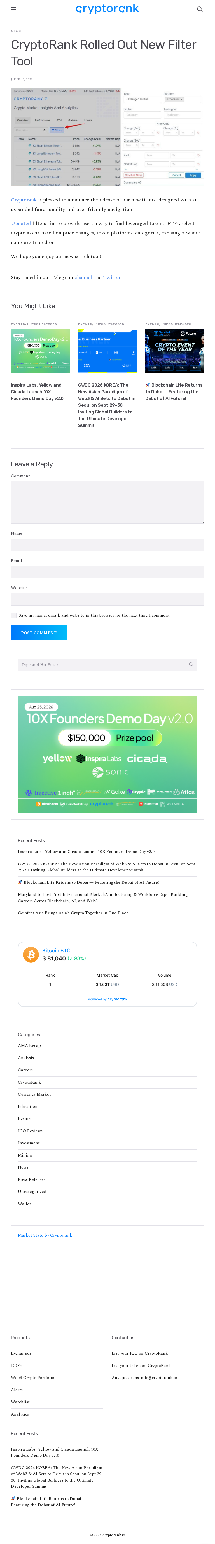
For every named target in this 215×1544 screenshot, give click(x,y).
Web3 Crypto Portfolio (32, 1377)
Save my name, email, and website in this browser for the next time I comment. (94, 615)
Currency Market (34, 1094)
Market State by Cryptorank (45, 1235)
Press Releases (42, 324)
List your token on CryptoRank (141, 1365)
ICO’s (16, 1365)
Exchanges (21, 1353)
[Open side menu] (13, 9)
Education (28, 1106)
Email (16, 561)
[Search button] (191, 664)
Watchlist (20, 1402)
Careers (25, 1070)
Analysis (26, 1058)
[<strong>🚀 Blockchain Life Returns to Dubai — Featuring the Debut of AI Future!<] (174, 350)
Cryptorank (24, 200)
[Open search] (200, 9)
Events (18, 324)
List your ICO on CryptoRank (140, 1353)
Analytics (20, 1414)
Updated (21, 223)
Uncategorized (32, 1191)
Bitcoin (56, 950)
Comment (20, 476)
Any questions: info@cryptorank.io (144, 1377)
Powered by (97, 999)
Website (19, 588)
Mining (25, 1155)
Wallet (24, 1204)
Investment (29, 1143)
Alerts (17, 1390)
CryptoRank (29, 1082)
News (16, 31)
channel (83, 277)
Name (16, 533)
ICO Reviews (30, 1131)
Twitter (112, 277)
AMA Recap (29, 1045)
